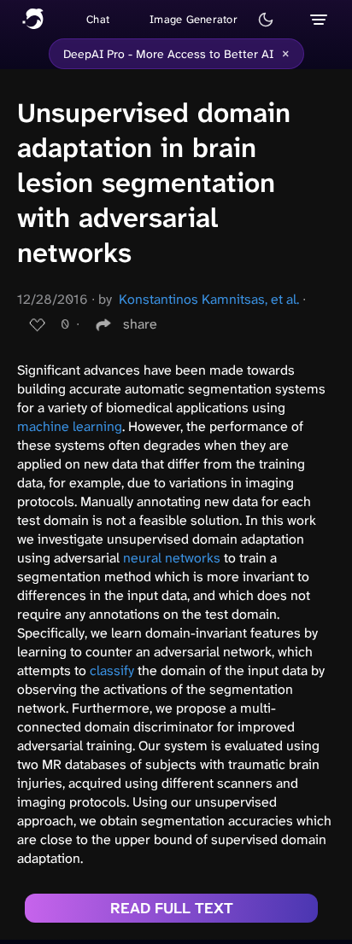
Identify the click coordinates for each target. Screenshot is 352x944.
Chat (97, 19)
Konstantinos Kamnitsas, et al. (209, 299)
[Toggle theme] (265, 19)
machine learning (69, 426)
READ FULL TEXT (171, 908)
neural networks (171, 558)
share (140, 324)
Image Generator (194, 19)
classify (112, 670)
